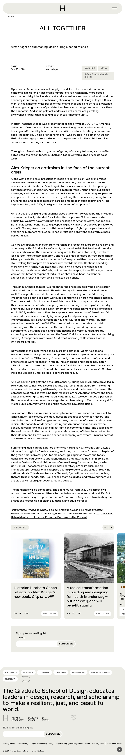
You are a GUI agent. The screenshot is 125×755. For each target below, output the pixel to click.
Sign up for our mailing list (31, 633)
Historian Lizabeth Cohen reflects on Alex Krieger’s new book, (35, 592)
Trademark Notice (114, 744)
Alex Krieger (52, 69)
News (11, 16)
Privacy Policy (9, 744)
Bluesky (28, 672)
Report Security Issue (94, 744)
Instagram (78, 672)
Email (22, 637)
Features (89, 68)
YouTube (44, 672)
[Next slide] (111, 527)
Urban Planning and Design (96, 76)
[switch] (25, 679)
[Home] (26, 718)
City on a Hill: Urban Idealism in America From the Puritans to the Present (62, 515)
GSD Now (10, 679)
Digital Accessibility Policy (42, 744)
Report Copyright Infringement (69, 744)
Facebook (11, 672)
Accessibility (22, 744)
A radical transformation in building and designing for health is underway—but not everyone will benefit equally (87, 596)
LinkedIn (61, 672)
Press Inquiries (100, 672)
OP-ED (103, 68)
